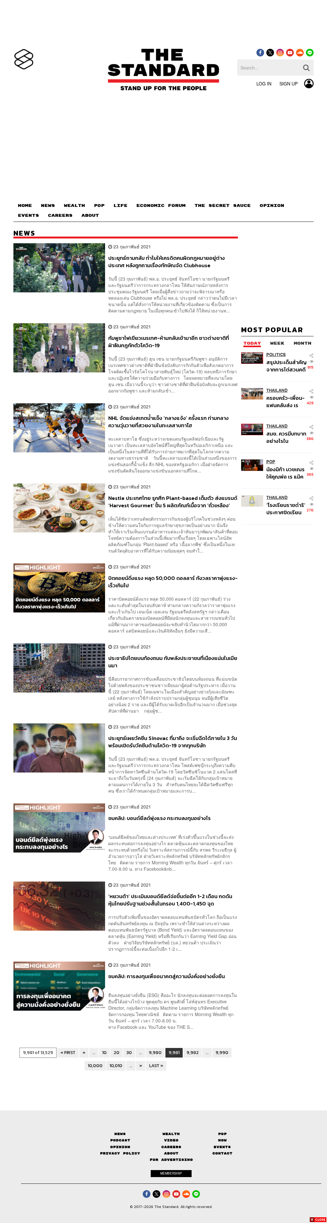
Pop (222, 1134)
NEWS (48, 205)
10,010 (116, 1065)
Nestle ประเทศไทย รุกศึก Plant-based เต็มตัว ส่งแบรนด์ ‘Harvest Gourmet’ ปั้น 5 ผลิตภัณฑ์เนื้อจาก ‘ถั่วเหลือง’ (172, 501)
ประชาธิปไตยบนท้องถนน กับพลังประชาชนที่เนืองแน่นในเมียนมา (172, 662)
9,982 (192, 1052)
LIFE (120, 205)
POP (99, 205)
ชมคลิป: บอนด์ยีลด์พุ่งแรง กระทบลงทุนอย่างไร (159, 818)
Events (222, 1147)
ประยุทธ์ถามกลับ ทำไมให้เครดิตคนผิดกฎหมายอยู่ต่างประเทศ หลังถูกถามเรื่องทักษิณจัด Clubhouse (166, 261)
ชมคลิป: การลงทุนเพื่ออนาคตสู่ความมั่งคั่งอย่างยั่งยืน (166, 976)
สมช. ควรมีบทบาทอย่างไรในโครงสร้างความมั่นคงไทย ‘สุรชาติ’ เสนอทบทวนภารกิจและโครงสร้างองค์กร (286, 437)
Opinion (120, 1147)
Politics (276, 354)
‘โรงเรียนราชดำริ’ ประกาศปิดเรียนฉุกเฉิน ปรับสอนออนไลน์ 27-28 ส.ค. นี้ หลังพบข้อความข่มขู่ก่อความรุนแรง (285, 509)
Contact (222, 1153)
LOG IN (263, 83)
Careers (171, 1147)
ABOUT (90, 215)
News (120, 1134)
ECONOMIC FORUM (161, 205)
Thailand (277, 390)
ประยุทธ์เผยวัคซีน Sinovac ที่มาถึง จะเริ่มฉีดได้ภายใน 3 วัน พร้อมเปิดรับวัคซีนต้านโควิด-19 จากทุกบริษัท (172, 742)
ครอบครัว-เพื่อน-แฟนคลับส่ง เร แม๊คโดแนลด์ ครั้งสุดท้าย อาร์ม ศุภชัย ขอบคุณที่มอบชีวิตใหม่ (285, 401)
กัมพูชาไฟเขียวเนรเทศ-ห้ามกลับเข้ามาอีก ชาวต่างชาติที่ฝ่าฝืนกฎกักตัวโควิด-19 (168, 341)
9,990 (222, 1052)
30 (129, 1052)
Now (222, 1140)
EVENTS (28, 215)
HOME (25, 205)
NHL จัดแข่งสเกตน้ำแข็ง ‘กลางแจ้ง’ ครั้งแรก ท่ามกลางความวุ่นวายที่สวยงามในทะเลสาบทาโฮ (168, 421)
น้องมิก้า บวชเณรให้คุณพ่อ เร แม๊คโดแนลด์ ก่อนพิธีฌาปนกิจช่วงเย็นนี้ (286, 473)
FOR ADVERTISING (171, 1159)
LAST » (156, 1065)
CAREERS (60, 215)
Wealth (171, 1134)
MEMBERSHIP (171, 1173)
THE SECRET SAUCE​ (222, 205)
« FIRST (67, 1052)
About (171, 1153)
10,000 (95, 1065)
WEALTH (74, 205)
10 (104, 1052)
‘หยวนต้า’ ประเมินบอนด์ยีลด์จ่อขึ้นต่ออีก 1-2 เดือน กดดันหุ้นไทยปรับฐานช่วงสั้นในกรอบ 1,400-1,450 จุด (170, 900)
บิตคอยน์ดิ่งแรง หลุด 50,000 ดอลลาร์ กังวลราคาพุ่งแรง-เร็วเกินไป (173, 582)
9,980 (155, 1052)
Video (171, 1140)
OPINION (272, 205)
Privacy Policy (120, 1153)
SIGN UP (288, 83)
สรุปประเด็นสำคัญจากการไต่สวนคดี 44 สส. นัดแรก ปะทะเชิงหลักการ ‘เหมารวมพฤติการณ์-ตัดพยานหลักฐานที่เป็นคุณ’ (286, 366)
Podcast (120, 1140)
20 (116, 1052)
